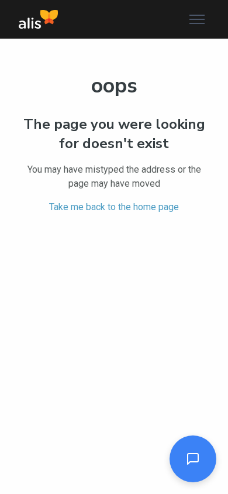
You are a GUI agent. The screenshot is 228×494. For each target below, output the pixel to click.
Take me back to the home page (114, 206)
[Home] (38, 19)
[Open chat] (193, 458)
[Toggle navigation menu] (197, 19)
